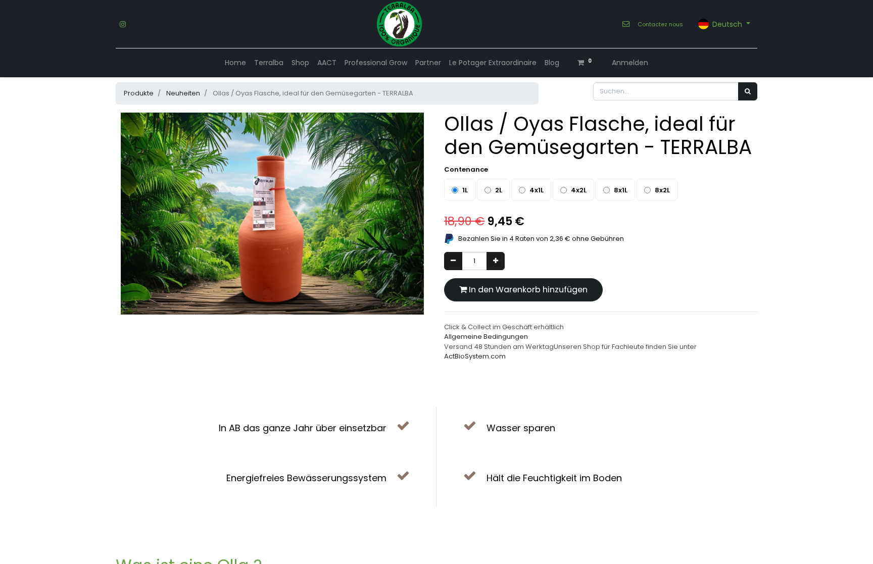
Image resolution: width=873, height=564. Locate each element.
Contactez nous (660, 24)
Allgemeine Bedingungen (486, 336)
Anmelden (630, 63)
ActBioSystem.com (475, 356)
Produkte (139, 93)
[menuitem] (235, 63)
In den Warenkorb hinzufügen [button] (527, 289)
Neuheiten (183, 93)
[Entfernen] (453, 261)
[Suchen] (747, 91)
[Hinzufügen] (496, 261)
